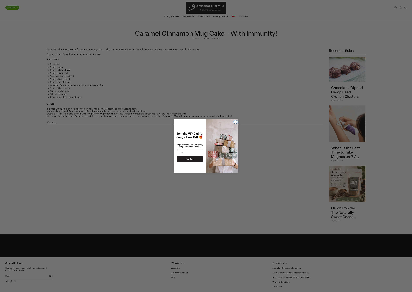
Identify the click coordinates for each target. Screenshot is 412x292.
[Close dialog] (235, 122)
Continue (190, 159)
